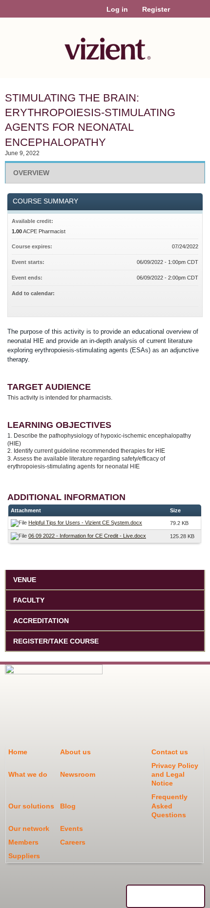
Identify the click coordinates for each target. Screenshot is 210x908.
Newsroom (77, 774)
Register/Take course (56, 641)
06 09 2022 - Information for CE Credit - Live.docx (87, 536)
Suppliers (24, 856)
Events (71, 828)
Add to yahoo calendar (165, 295)
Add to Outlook (190, 295)
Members (23, 842)
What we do (27, 774)
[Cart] (181, 14)
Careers (72, 842)
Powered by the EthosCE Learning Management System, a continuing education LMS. (165, 896)
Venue (24, 580)
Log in (117, 9)
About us (75, 752)
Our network (28, 828)
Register (156, 9)
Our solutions (31, 806)
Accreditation (41, 621)
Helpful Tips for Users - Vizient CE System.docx (85, 522)
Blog (68, 806)
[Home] (105, 45)
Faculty (28, 600)
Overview (31, 173)
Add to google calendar (152, 295)
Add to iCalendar (178, 294)
